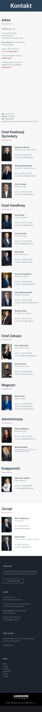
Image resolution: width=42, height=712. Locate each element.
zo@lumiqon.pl (6, 67)
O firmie (5, 666)
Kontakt (21, 5)
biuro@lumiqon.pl (12, 51)
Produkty (6, 669)
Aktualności (7, 671)
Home (5, 664)
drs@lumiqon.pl (7, 58)
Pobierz (5, 676)
